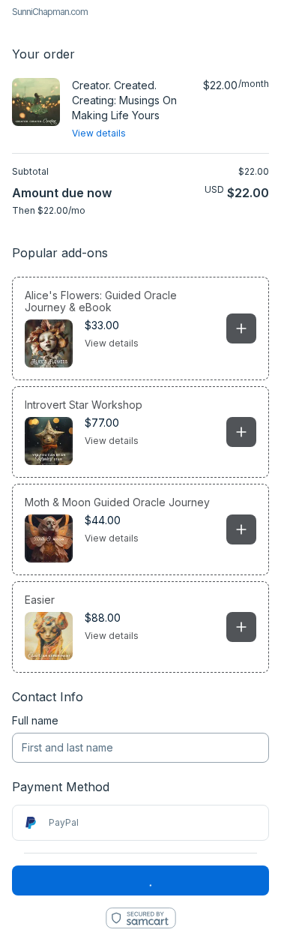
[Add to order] (241, 329)
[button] (140, 328)
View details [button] (112, 343)
